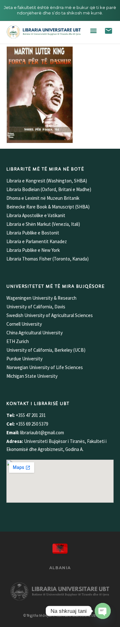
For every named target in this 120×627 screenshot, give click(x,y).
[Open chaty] (103, 611)
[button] (93, 30)
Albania (60, 567)
